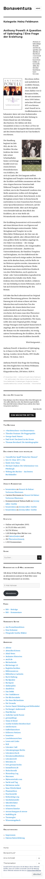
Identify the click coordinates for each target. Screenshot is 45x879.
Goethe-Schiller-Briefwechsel (18, 724)
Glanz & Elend (11, 721)
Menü (38, 8)
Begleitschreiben (13, 668)
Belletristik (11, 381)
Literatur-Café (11, 747)
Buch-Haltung (11, 677)
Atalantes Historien (14, 656)
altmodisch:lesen (13, 651)
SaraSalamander (12, 800)
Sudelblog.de (11, 814)
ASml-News (10, 653)
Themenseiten (9, 863)
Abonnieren (11, 593)
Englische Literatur (32, 381)
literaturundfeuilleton (15, 756)
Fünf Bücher (11, 712)
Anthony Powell (24, 377)
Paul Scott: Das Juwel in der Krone (20, 439)
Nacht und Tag (12, 782)
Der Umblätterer (12, 694)
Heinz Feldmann (35, 377)
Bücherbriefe (11, 662)
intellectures (11, 727)
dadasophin (11, 686)
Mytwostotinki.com (14, 779)
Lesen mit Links (12, 741)
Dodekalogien (20, 381)
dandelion (10, 689)
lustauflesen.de (12, 768)
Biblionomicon (12, 671)
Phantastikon (11, 791)
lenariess (10, 735)
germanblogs (11, 718)
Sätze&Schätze (12, 803)
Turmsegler (11, 817)
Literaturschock (12, 753)
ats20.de (9, 659)
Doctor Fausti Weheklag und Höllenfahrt (23, 706)
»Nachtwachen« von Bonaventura (20, 431)
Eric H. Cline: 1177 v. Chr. (16, 460)
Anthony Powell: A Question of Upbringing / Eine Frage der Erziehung (22, 33)
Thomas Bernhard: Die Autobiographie (22, 442)
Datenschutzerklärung (15, 838)
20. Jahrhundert (10, 379)
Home (6, 848)
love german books (14, 765)
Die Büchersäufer (13, 697)
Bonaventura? (9, 853)
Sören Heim (10, 806)
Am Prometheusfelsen (15, 627)
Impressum (10, 835)
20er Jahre (20, 379)
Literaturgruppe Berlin (15, 750)
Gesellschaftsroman (10, 383)
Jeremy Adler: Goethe (28, 507)
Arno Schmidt (9, 858)
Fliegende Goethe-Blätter (16, 633)
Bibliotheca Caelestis (14, 674)
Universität (26, 383)
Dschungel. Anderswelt (15, 709)
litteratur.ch (11, 762)
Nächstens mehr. (13, 785)
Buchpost (10, 683)
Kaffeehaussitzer (13, 730)
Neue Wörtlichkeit (13, 788)
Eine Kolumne (11, 630)
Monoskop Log (12, 773)
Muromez (10, 776)
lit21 (7, 744)
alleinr (8, 648)
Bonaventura (17, 8)
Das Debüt (10, 692)
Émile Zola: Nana (13, 463)
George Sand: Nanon (14, 436)
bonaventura (11, 489)
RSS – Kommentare (14, 612)
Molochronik (11, 771)
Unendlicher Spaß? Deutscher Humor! (21, 457)
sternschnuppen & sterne (16, 811)
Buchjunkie (10, 680)
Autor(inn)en (14, 536)
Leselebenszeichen (14, 738)
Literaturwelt (11, 759)
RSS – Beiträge (12, 609)
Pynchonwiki (11, 794)
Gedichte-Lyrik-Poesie (15, 715)
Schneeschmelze (13, 809)
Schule (19, 383)
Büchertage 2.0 (12, 665)
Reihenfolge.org (12, 797)
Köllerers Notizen (13, 732)
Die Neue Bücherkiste (15, 700)
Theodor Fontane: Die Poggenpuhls (20, 433)
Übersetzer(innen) (16, 539)
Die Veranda (11, 703)
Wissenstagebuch (13, 820)
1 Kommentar (36, 383)
